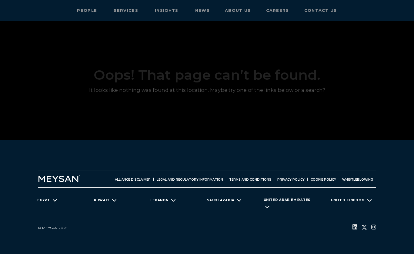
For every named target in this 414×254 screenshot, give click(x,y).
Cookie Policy (323, 180)
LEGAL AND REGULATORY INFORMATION (190, 180)
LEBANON (159, 200)
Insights (167, 10)
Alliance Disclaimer (133, 180)
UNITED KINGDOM (348, 200)
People (87, 10)
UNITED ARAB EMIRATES (287, 200)
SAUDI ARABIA (220, 200)
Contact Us (320, 10)
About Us (238, 10)
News (202, 10)
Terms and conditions (250, 180)
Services (127, 10)
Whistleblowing (357, 180)
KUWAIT (102, 200)
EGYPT (43, 200)
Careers (277, 10)
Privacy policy (291, 180)
